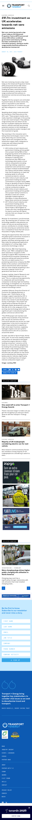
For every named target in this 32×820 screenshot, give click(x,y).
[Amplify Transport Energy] (16, 506)
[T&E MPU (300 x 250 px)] (16, 483)
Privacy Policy (7, 790)
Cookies (4, 793)
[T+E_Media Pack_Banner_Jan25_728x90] (16, 597)
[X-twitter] (6, 803)
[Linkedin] (3, 803)
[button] (9, 369)
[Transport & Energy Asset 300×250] (16, 529)
